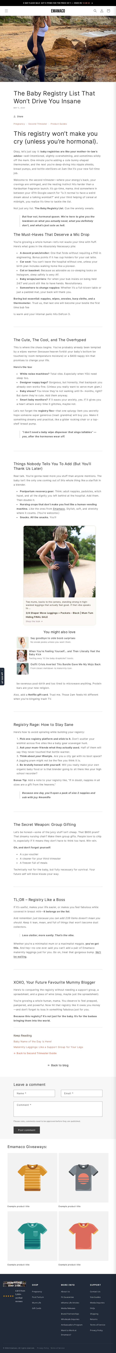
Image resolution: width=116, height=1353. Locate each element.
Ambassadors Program (71, 1324)
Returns (93, 1319)
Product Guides (59, 124)
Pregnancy (19, 124)
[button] (6, 11)
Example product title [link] (19, 1206)
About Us (65, 1291)
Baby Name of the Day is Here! (33, 1041)
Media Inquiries (97, 1302)
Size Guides (95, 1297)
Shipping (94, 1313)
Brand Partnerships (70, 1313)
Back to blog (59, 1065)
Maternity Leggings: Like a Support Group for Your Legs (48, 1047)
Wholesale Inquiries (70, 1319)
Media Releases (68, 1308)
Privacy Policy (96, 1330)
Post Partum (38, 1297)
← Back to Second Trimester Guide (35, 1053)
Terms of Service (97, 1324)
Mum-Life (36, 1302)
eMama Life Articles (70, 1302)
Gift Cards (36, 1308)
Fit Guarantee (67, 1297)
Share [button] (20, 116)
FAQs (92, 1308)
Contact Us (95, 1291)
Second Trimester (37, 124)
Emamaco (59, 508)
